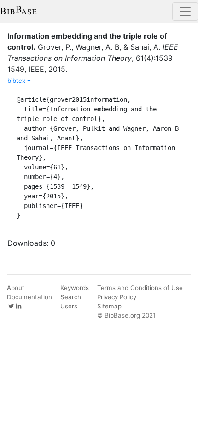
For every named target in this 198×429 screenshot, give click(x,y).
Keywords (74, 287)
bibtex (17, 80)
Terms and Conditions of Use (140, 287)
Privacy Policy (116, 297)
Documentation (29, 297)
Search (70, 297)
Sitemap (109, 306)
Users (68, 306)
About (15, 287)
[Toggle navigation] (185, 11)
